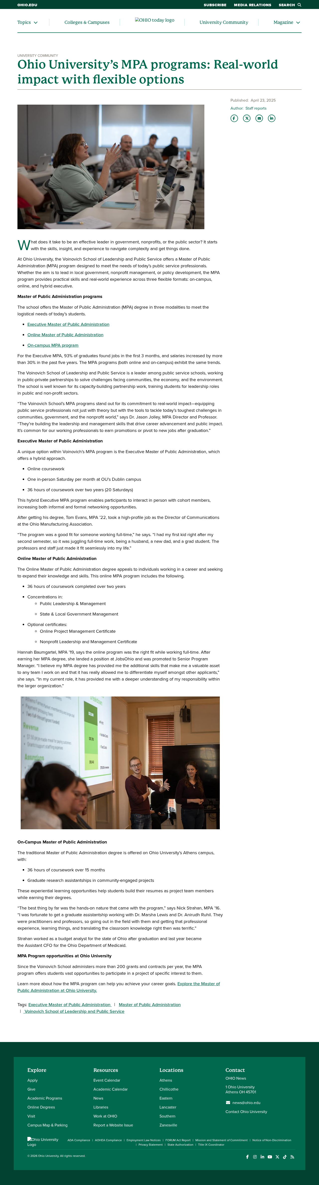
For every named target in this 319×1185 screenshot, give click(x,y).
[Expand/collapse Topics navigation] (35, 22)
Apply (32, 1080)
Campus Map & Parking (47, 1125)
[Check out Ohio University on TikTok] (285, 1157)
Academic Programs (44, 1098)
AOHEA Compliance (108, 1140)
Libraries (100, 1107)
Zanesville (168, 1125)
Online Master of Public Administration (65, 335)
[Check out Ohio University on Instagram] (255, 1157)
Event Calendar (106, 1080)
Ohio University (48, 1156)
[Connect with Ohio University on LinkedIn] (262, 1157)
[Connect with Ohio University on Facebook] (247, 1157)
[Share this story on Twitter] (246, 118)
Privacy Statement (151, 1144)
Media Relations (252, 5)
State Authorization (180, 1144)
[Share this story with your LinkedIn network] (271, 118)
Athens (166, 1080)
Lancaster (168, 1107)
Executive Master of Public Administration (68, 324)
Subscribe (215, 5)
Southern (167, 1116)
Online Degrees (41, 1107)
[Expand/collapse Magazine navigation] (298, 22)
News (98, 1098)
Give (31, 1089)
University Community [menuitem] (224, 22)
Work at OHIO (105, 1116)
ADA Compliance (79, 1140)
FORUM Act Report (178, 1140)
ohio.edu (27, 5)
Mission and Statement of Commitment (221, 1140)
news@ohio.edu (246, 1102)
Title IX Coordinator (211, 1144)
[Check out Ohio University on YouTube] (270, 1157)
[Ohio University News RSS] (292, 1157)
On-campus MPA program (53, 345)
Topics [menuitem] (24, 22)
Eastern (166, 1098)
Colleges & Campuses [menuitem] (87, 22)
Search (287, 5)
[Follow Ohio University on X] (277, 1157)
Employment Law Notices (144, 1140)
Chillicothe (169, 1089)
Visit (31, 1116)
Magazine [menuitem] (283, 22)
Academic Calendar (110, 1089)
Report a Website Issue (113, 1125)
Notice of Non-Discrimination (271, 1140)
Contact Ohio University (246, 1111)
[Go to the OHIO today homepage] (154, 22)
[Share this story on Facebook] (234, 118)
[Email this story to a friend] (259, 118)
